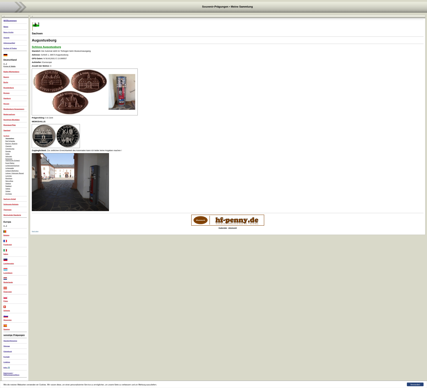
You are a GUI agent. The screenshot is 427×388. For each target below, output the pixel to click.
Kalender (223, 228)
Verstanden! (415, 384)
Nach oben (35, 231)
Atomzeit (232, 228)
